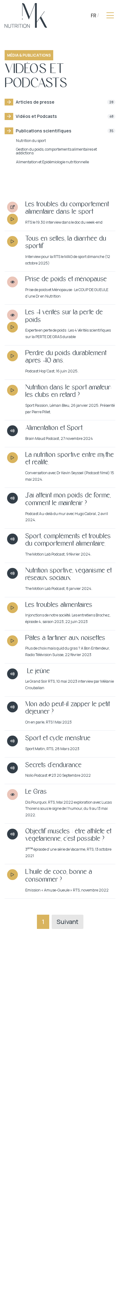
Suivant (67, 921)
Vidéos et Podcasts (65, 116)
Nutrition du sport (31, 140)
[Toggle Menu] (110, 15)
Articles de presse (65, 102)
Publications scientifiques (65, 131)
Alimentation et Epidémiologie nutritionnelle (52, 162)
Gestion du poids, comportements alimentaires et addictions (56, 151)
